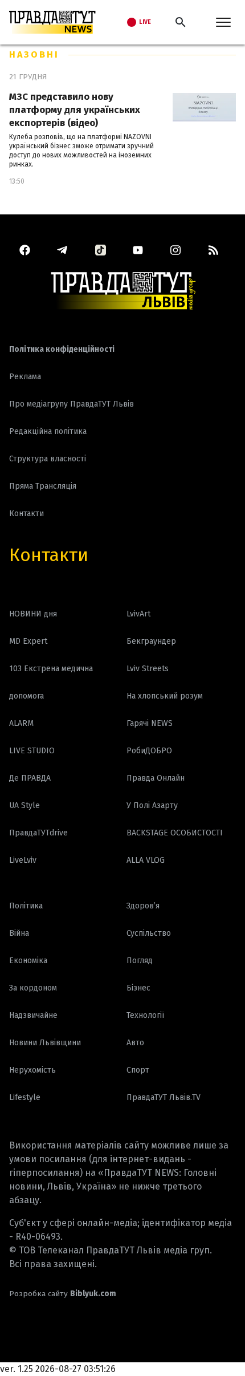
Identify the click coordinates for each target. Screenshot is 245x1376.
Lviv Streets (147, 668)
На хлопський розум (164, 696)
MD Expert (28, 641)
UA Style (24, 805)
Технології (145, 1015)
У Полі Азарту (152, 805)
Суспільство (148, 933)
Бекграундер (151, 641)
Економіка (28, 960)
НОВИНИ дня (33, 614)
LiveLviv (22, 860)
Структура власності (47, 459)
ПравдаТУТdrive (38, 833)
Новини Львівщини (45, 1043)
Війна (19, 933)
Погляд (139, 960)
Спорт (137, 1070)
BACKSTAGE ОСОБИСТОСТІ (174, 833)
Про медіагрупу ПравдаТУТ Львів (71, 404)
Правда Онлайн (155, 778)
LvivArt (138, 614)
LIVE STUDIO (32, 751)
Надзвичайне (33, 1015)
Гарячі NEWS (149, 723)
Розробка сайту (62, 1293)
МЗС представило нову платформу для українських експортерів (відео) (74, 110)
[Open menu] (223, 22)
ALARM (21, 723)
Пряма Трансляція (42, 486)
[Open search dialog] (180, 22)
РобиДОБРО (149, 751)
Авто (135, 1043)
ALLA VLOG (145, 860)
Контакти (48, 555)
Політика (26, 906)
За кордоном (33, 988)
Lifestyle (24, 1097)
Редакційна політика (48, 431)
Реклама (25, 376)
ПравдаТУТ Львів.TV (163, 1097)
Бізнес (138, 988)
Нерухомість (32, 1070)
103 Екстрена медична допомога (51, 682)
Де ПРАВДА (30, 778)
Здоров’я (143, 906)
